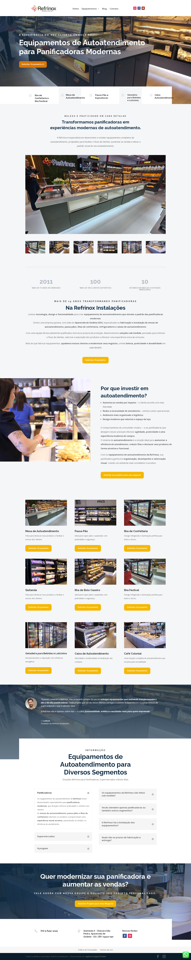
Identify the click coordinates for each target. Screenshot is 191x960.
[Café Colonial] (156, 247)
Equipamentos (89, 8)
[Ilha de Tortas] (35, 247)
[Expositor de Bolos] (59, 247)
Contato (114, 8)
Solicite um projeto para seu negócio (122, 475)
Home (76, 8)
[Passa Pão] (107, 247)
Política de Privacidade (87, 950)
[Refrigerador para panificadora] (132, 247)
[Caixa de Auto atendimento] (83, 247)
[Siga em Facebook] (139, 8)
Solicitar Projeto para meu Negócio (95, 903)
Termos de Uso (106, 950)
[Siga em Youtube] (143, 8)
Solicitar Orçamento (32, 64)
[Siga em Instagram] (134, 8)
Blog (104, 8)
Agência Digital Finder (95, 956)
